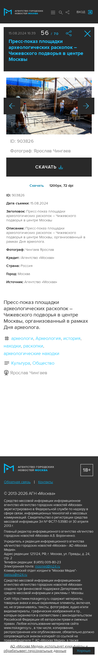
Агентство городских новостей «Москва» (23, 12)
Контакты (45, 482)
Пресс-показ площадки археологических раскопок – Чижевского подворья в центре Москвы (46, 51)
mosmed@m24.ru (47, 566)
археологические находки (31, 353)
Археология (48, 338)
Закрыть (87, 33)
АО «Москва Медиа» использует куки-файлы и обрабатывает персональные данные (46, 648)
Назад (12, 106)
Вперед (86, 106)
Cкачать (37, 185)
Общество (43, 363)
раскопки (33, 346)
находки (12, 346)
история (71, 338)
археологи (22, 338)
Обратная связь (17, 482)
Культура (20, 363)
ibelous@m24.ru (15, 575)
